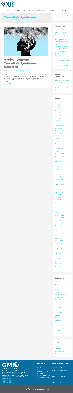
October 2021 (58, 251)
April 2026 (58, 112)
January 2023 (58, 212)
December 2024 (59, 153)
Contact (52, 10)
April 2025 (58, 143)
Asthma (57, 292)
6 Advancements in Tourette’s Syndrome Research (20, 63)
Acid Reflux (58, 282)
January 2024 (59, 182)
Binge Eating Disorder (61, 294)
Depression (58, 307)
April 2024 (58, 174)
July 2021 (57, 258)
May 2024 (57, 171)
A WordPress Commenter (62, 80)
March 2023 (58, 207)
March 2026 (58, 115)
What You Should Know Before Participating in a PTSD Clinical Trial (61, 32)
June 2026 (58, 107)
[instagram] (62, 10)
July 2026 (57, 105)
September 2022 (59, 223)
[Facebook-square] (3, 381)
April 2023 (58, 205)
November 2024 (59, 156)
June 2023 (58, 199)
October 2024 (58, 159)
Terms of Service (37, 389)
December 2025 (59, 123)
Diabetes (57, 310)
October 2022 (58, 220)
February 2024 (59, 179)
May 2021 (57, 261)
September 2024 (59, 161)
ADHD (56, 284)
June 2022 (58, 230)
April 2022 (58, 235)
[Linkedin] (9, 381)
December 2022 (59, 215)
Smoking (57, 322)
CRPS (56, 302)
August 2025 (58, 133)
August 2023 (58, 194)
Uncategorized (59, 333)
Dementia (57, 305)
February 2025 (59, 148)
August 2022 (58, 225)
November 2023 (59, 187)
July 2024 (57, 166)
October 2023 (58, 189)
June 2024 (58, 169)
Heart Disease (59, 312)
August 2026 (58, 102)
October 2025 (58, 128)
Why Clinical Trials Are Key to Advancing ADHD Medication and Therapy (61, 39)
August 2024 (58, 164)
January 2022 (58, 243)
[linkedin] (65, 10)
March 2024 (58, 176)
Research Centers (41, 10)
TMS (56, 325)
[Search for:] (62, 16)
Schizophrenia (59, 320)
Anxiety (57, 289)
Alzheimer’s (58, 287)
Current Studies (28, 10)
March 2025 (58, 146)
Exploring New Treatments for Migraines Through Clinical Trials (62, 46)
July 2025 (57, 136)
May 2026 (57, 110)
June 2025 (58, 138)
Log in (56, 346)
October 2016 (58, 263)
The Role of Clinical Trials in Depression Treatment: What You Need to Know (62, 63)
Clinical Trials (16, 10)
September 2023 (59, 192)
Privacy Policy (28, 389)
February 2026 (59, 118)
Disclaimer (46, 389)
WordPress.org (59, 353)
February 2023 (59, 210)
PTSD (56, 317)
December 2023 (59, 184)
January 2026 (58, 120)
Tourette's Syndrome (21, 70)
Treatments (58, 330)
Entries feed (58, 348)
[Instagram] (6, 381)
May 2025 (57, 141)
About (7, 10)
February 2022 (59, 240)
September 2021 (59, 253)
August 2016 (58, 266)
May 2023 (57, 202)
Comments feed (59, 351)
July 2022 (57, 228)
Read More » (7, 83)
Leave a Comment (9, 70)
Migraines (57, 315)
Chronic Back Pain (60, 297)
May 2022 (57, 233)
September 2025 (59, 130)
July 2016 (57, 269)
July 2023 (57, 197)
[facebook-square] (58, 10)
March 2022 (58, 238)
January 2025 (58, 151)
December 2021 (59, 246)
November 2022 (59, 217)
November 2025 (59, 125)
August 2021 (58, 256)
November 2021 (59, 248)
